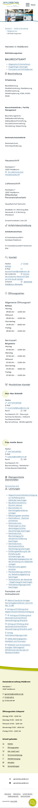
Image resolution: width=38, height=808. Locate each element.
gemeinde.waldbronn (21, 779)
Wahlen (10, 744)
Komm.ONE (13, 801)
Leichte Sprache (27, 794)
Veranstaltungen (13, 766)
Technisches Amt (12, 486)
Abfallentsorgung (14, 759)
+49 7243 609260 (14, 403)
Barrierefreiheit (25, 796)
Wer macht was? (13, 751)
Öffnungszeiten (13, 748)
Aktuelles (11, 762)
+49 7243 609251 (14, 451)
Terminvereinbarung (15, 755)
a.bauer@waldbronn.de (17, 457)
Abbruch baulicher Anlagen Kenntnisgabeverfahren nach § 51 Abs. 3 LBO (19, 603)
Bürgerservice (12, 31)
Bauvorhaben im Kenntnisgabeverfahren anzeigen (18, 510)
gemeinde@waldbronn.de (14, 694)
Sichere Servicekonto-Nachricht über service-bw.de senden (17, 276)
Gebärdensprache (13, 796)
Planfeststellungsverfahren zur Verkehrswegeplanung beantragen (19, 574)
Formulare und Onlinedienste (20, 69)
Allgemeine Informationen (19, 64)
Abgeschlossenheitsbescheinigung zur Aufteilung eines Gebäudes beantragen (22, 497)
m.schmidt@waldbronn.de (18, 408)
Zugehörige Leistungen (18, 67)
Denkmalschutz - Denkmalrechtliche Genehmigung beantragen (19, 546)
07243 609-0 (9, 697)
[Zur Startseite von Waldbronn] (11, 4)
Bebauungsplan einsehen (18, 515)
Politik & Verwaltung (21, 28)
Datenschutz (16, 794)
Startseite (8, 28)
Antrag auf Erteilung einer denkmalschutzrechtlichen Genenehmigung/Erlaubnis (18, 617)
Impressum (7, 794)
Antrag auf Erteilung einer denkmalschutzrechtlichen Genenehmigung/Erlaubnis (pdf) (18, 626)
